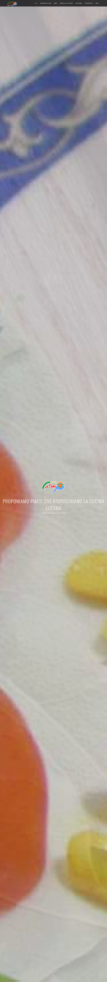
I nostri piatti (89, 3)
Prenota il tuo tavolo (66, 3)
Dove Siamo (79, 3)
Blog (97, 3)
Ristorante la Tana (45, 3)
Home (35, 3)
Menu (55, 3)
